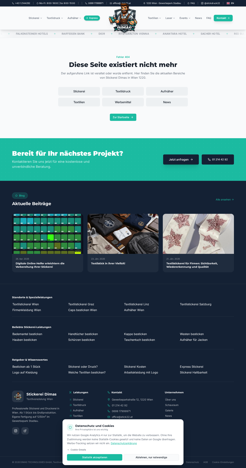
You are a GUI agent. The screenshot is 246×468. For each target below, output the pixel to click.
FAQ (193, 3)
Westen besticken (192, 334)
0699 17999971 (121, 411)
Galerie (169, 410)
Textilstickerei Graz (81, 304)
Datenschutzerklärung (124, 443)
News (198, 17)
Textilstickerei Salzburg (195, 304)
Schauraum (171, 404)
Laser (169, 17)
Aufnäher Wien (134, 310)
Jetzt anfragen (179, 159)
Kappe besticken (135, 334)
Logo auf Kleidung (24, 372)
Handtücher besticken (83, 334)
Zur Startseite (121, 117)
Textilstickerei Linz (136, 304)
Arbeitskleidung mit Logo (141, 372)
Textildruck (53, 17)
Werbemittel (123, 102)
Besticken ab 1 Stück (26, 366)
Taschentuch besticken (139, 340)
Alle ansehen (223, 199)
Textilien (153, 17)
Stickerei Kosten (135, 366)
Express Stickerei (191, 366)
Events (184, 17)
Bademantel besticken (27, 334)
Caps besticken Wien (82, 310)
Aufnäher (73, 17)
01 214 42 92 (220, 159)
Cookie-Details (78, 449)
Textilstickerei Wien (25, 304)
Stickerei (34, 17)
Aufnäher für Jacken (193, 340)
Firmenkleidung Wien (26, 310)
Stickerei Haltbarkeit (193, 372)
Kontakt (221, 17)
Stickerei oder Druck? (83, 366)
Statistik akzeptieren (94, 457)
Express (93, 18)
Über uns (170, 399)
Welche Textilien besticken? (87, 372)
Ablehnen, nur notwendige (151, 457)
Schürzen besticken (81, 340)
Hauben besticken (24, 340)
